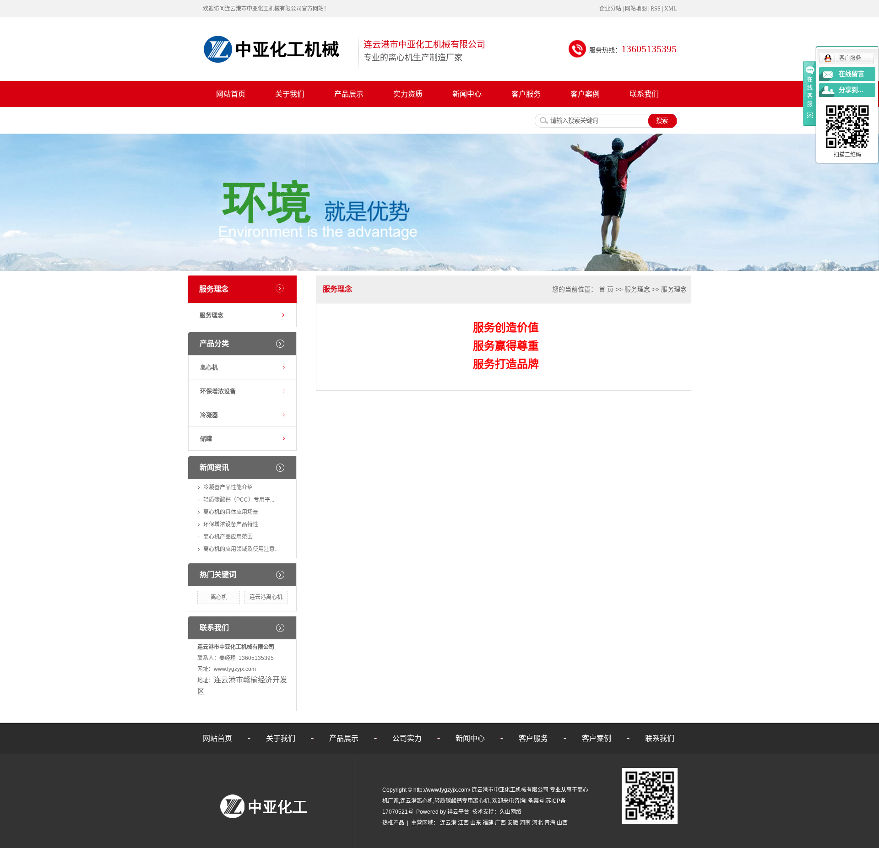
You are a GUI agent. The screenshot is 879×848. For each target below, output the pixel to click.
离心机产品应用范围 (228, 537)
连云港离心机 (266, 597)
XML (670, 8)
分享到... (851, 89)
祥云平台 (458, 812)
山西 (562, 823)
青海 (549, 823)
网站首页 (230, 94)
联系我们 (644, 94)
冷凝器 (209, 414)
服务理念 (211, 315)
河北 (537, 823)
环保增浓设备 (218, 391)
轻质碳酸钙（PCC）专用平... (238, 500)
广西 (500, 823)
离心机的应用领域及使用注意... (241, 549)
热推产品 (393, 823)
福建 (488, 823)
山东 (475, 823)
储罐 (206, 438)
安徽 (512, 823)
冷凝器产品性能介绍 (228, 487)
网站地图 (636, 8)
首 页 (606, 289)
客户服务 (526, 94)
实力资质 (408, 94)
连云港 (448, 823)
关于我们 (289, 94)
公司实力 (407, 738)
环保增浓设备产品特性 (230, 524)
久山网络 (510, 812)
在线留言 (851, 73)
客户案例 (585, 94)
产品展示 (349, 94)
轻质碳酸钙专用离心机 (461, 801)
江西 (463, 823)
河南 (525, 823)
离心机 (209, 367)
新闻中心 (467, 94)
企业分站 (610, 8)
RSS (656, 8)
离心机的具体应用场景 (230, 512)
